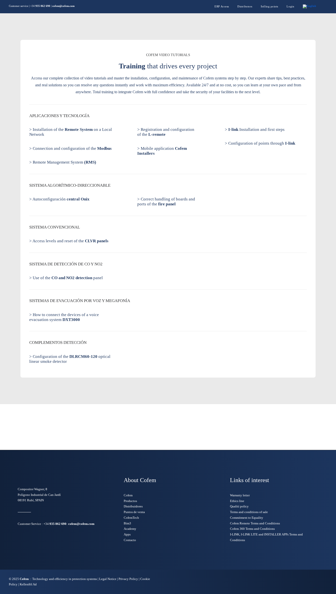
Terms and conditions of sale (249, 512)
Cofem (66, 26)
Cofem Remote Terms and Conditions (255, 523)
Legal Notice (107, 579)
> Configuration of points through (260, 143)
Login (290, 6)
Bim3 (127, 523)
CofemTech (131, 517)
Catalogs (115, 26)
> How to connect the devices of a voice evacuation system (64, 317)
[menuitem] (224, 6)
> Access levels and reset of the (68, 241)
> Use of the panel (66, 277)
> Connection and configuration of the (70, 148)
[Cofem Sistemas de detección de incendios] (147, 26)
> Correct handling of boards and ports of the (166, 201)
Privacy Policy (128, 579)
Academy (130, 529)
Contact (255, 26)
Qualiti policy (239, 506)
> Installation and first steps (255, 129)
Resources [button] (227, 26)
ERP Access (221, 6)
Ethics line (237, 501)
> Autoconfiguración (59, 199)
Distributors (244, 6)
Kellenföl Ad (28, 584)
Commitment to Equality (246, 517)
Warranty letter (240, 495)
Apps (127, 534)
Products (87, 26)
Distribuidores (133, 506)
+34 (55, 524)
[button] (325, 6)
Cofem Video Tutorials (191, 26)
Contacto (130, 540)
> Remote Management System (62, 162)
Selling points (269, 6)
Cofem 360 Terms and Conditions (252, 529)
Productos (130, 501)
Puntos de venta (134, 512)
